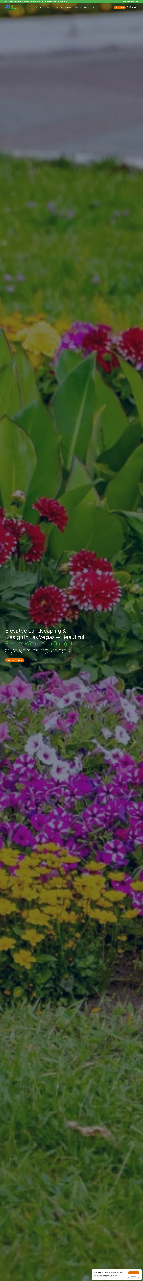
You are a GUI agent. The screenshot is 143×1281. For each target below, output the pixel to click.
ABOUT (42, 7)
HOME (36, 7)
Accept (133, 1273)
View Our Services (32, 660)
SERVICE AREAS (68, 7)
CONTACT (94, 7)
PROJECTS (59, 7)
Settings (133, 1276)
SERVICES (49, 7)
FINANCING (78, 7)
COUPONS (86, 7)
